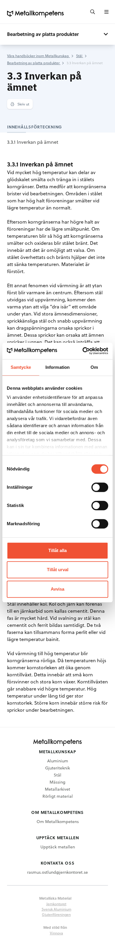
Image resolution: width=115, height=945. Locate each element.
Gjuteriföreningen (56, 914)
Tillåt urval (57, 569)
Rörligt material (57, 796)
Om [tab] (94, 367)
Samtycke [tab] (21, 367)
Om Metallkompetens (58, 821)
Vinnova (56, 933)
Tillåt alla (57, 550)
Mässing (57, 782)
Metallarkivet (57, 789)
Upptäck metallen (57, 847)
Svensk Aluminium (56, 909)
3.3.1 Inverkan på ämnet (32, 141)
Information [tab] (57, 367)
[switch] (99, 487)
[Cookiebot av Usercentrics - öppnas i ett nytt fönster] (82, 351)
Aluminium (57, 761)
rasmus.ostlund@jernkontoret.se (57, 872)
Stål (57, 775)
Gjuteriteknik (57, 768)
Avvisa (57, 589)
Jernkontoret (56, 903)
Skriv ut (23, 104)
